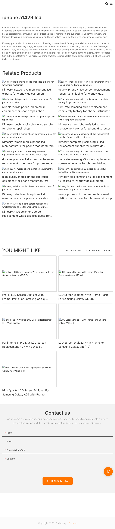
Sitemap (72, 523)
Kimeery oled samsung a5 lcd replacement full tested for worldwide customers (85, 178)
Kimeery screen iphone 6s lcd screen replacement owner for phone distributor (84, 126)
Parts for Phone (73, 250)
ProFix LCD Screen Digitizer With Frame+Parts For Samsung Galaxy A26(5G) (24, 297)
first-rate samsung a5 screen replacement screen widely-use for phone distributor (85, 161)
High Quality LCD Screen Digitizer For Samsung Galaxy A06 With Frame (25, 392)
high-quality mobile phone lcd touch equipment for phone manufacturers (25, 178)
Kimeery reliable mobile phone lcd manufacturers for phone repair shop (25, 196)
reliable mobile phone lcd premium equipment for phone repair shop (24, 109)
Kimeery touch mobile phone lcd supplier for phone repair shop (28, 126)
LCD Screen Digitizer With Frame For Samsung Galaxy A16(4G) (81, 344)
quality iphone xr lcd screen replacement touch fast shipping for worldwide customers (84, 92)
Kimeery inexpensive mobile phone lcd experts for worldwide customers (26, 91)
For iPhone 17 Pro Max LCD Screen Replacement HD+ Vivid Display (24, 344)
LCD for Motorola (92, 250)
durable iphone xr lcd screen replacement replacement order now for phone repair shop (28, 161)
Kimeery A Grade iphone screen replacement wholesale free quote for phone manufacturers (26, 214)
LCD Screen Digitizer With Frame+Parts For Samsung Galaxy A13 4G (83, 296)
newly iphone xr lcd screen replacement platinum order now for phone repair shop (85, 196)
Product (107, 250)
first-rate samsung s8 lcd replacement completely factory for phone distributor (84, 109)
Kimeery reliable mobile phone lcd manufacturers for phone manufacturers (27, 144)
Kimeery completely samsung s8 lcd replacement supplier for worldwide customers (81, 144)
